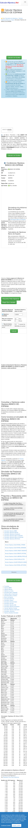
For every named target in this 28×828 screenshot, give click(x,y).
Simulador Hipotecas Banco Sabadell (13, 535)
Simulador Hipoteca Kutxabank (11, 606)
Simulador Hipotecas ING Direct (12, 539)
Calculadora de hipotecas (11, 18)
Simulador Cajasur (8, 600)
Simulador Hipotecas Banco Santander (13, 537)
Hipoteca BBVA (8, 588)
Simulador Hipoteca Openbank (11, 609)
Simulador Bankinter (9, 598)
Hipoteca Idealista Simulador (11, 613)
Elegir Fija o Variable (8, 302)
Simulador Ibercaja (9, 603)
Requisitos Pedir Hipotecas (10, 299)
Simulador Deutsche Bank (10, 602)
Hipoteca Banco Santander (11, 594)
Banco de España (8, 597)
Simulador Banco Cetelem (10, 595)
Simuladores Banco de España (18, 219)
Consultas (6, 586)
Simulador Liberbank (9, 611)
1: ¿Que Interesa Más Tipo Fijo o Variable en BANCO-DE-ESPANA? (13, 504)
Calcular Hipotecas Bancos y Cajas (12, 19)
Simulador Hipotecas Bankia (11, 532)
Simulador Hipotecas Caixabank (12, 534)
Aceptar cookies (16, 825)
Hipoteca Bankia (8, 589)
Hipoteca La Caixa (8, 591)
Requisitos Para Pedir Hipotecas (11, 777)
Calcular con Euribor (14, 57)
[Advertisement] (14, 36)
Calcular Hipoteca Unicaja (10, 608)
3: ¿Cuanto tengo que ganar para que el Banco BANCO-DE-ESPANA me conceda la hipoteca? (14, 514)
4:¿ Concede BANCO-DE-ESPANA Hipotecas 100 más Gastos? (13, 519)
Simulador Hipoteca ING (10, 605)
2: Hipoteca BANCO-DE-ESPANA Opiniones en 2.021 (13, 508)
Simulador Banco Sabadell (10, 592)
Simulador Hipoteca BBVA (10, 531)
